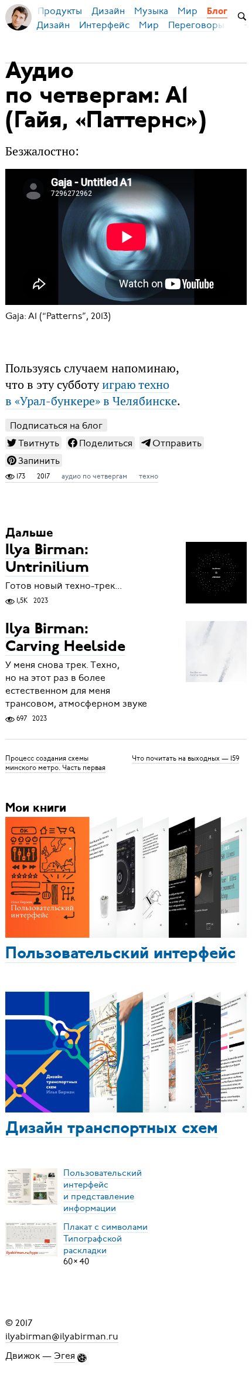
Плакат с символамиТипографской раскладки (105, 1238)
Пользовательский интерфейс (120, 954)
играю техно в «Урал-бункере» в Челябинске (91, 393)
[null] (33, 442)
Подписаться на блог (56, 425)
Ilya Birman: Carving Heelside (65, 638)
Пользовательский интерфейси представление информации (102, 1189)
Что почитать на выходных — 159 (185, 758)
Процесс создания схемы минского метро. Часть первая (55, 763)
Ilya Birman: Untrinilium (47, 559)
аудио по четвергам (94, 476)
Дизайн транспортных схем (111, 1129)
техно (148, 476)
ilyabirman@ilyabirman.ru (61, 1335)
